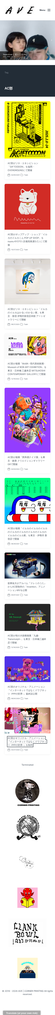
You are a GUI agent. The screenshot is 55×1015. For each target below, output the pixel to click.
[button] (27, 40)
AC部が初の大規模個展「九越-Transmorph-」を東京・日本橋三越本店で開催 (27, 639)
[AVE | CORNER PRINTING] (20, 10)
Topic (26, 175)
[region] (27, 40)
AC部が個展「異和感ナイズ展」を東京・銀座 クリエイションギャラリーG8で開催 (26, 461)
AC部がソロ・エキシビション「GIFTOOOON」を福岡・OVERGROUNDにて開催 (23, 167)
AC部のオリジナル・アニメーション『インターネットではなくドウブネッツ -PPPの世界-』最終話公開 (27, 690)
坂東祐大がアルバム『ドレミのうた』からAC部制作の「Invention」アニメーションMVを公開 (27, 587)
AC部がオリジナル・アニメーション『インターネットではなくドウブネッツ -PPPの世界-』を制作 (27, 742)
